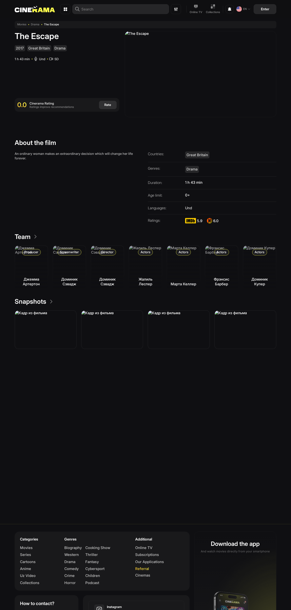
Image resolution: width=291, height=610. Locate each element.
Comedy (71, 568)
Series (25, 554)
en (245, 8)
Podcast (92, 582)
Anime (25, 568)
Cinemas (142, 575)
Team (22, 237)
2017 (20, 48)
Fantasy (92, 562)
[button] (45, 330)
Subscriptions (147, 554)
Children (92, 575)
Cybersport (95, 568)
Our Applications (149, 562)
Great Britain (39, 48)
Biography (73, 547)
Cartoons (28, 562)
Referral (142, 568)
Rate (107, 105)
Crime (69, 575)
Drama (35, 24)
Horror (70, 582)
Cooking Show (97, 547)
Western (71, 554)
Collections (213, 12)
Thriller (91, 554)
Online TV (196, 12)
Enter (265, 9)
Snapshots (30, 301)
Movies (21, 24)
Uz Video (28, 575)
